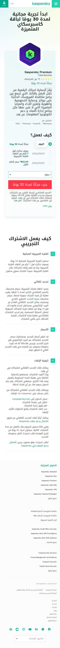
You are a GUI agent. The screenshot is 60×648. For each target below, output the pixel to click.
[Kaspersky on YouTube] (30, 629)
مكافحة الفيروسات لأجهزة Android (44, 511)
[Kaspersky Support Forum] (17, 629)
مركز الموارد (53, 614)
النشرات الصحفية (52, 617)
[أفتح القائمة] (56, 4)
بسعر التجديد (33, 299)
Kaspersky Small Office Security (44, 529)
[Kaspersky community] (10, 629)
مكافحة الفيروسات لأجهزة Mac (45, 515)
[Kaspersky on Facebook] (49, 629)
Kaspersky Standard (49, 471)
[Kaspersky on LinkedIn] (36, 629)
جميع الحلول (52, 498)
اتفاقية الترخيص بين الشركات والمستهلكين (30, 590)
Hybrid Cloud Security (48, 566)
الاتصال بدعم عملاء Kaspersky (33, 421)
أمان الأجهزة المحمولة (49, 520)
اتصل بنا (54, 600)
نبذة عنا (54, 604)
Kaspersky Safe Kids (49, 485)
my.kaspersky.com (21, 399)
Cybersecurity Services (48, 552)
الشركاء (54, 607)
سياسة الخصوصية (51, 590)
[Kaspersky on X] (42, 629)
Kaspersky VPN (51, 489)
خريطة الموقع (52, 620)
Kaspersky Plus (51, 476)
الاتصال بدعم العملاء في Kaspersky (28, 444)
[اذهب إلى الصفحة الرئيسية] (41, 3)
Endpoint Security (50, 561)
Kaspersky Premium (49, 480)
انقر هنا (18, 200)
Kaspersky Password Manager (45, 493)
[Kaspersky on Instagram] (23, 629)
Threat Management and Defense (44, 557)
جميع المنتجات (51, 542)
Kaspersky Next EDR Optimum (45, 537)
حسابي (4, 5)
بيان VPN (47, 206)
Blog (55, 610)
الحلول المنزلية (49, 465)
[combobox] (11, 4)
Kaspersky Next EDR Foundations (44, 533)
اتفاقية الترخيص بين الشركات (48, 593)
